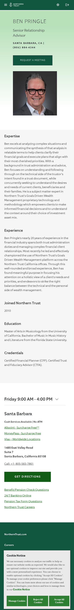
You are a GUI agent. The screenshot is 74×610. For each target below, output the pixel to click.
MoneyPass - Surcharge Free (22, 433)
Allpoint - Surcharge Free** (21, 427)
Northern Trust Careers (19, 507)
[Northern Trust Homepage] (17, 5)
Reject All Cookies (38, 601)
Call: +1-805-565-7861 (19, 464)
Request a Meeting (32, 60)
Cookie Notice (21, 589)
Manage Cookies (16, 601)
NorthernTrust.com (15, 534)
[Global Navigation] (5, 5)
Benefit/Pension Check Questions (26, 490)
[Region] (58, 5)
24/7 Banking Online (17, 495)
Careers (9, 545)
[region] (37, 579)
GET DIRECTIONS (28, 476)
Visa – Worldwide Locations (22, 439)
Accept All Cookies (59, 601)
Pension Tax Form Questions (23, 501)
